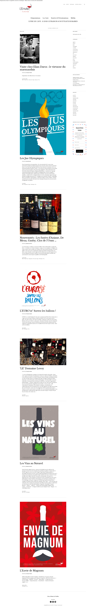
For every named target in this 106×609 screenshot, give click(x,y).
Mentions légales (78, 4)
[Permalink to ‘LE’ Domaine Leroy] (43, 364)
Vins (39, 79)
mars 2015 (74, 115)
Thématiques (32, 184)
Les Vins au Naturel (31, 463)
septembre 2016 (75, 98)
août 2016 (74, 99)
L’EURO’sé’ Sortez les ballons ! (38, 310)
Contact (67, 4)
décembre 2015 (75, 106)
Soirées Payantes (75, 62)
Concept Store (75, 49)
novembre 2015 (75, 108)
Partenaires (72, 4)
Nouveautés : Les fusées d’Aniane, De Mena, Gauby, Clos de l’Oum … (42, 239)
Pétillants (74, 56)
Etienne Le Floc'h (29, 243)
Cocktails (74, 47)
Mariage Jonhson (75, 79)
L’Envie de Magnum (32, 570)
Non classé (34, 258)
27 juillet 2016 (24, 257)
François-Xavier (29, 72)
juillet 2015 (74, 113)
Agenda (74, 42)
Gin (73, 53)
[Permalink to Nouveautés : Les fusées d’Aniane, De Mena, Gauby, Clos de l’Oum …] (40, 234)
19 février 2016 (24, 585)
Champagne (75, 46)
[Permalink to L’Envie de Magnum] (43, 567)
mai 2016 (74, 103)
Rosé (25, 492)
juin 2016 (74, 102)
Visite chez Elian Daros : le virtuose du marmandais (42, 68)
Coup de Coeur (26, 79)
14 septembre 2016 (24, 78)
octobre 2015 (75, 109)
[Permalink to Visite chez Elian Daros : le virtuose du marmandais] (29, 63)
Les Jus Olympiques (32, 158)
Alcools (74, 43)
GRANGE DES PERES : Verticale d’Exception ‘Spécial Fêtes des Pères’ (79, 78)
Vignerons (36, 79)
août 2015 (74, 112)
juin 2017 (74, 95)
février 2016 (75, 105)
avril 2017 (74, 96)
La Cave (46, 18)
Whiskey (74, 67)
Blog (64, 4)
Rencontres (30, 79)
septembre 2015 (75, 110)
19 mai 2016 (24, 491)
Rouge (33, 79)
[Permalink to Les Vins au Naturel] (39, 459)
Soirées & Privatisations (59, 18)
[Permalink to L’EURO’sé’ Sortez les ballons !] (34, 307)
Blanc (23, 79)
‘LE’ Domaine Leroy (32, 368)
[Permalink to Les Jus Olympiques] (43, 154)
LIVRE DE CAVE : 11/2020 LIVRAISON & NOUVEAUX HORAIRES (53, 21)
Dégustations (35, 18)
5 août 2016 (24, 183)
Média (73, 18)
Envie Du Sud (28, 161)
